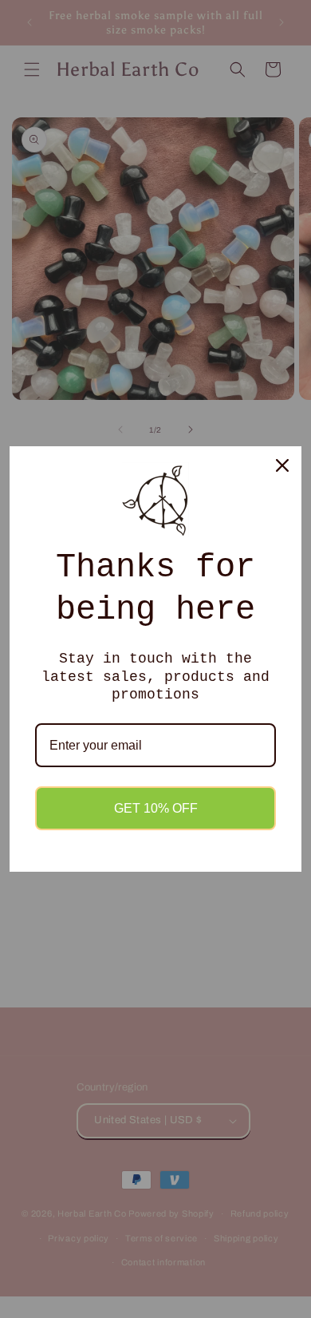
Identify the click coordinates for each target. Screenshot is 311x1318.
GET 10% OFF (156, 808)
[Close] (282, 465)
